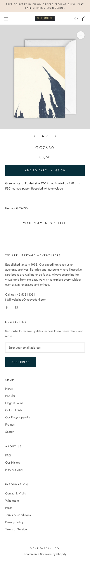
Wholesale (12, 500)
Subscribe (21, 362)
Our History (12, 462)
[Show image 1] (43, 136)
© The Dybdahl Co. (45, 548)
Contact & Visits (15, 493)
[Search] (76, 18)
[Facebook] (6, 306)
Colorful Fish (13, 410)
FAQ (8, 455)
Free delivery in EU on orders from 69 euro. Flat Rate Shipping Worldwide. (45, 6)
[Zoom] (81, 35)
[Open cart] (84, 19)
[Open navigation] (6, 18)
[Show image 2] (47, 136)
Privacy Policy (14, 522)
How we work (14, 470)
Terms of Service (16, 529)
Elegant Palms (14, 403)
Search (9, 431)
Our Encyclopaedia (17, 417)
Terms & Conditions (18, 515)
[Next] (55, 136)
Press (8, 508)
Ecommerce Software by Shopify (45, 554)
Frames (10, 424)
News (9, 388)
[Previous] (34, 136)
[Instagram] (16, 306)
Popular (10, 396)
